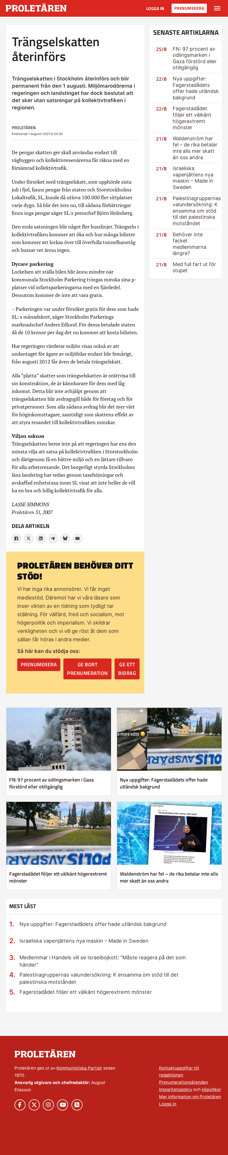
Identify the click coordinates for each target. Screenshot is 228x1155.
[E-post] (77, 538)
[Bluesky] (65, 538)
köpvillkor (211, 1089)
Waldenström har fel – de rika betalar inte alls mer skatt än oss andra (195, 148)
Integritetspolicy (175, 1089)
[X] (28, 538)
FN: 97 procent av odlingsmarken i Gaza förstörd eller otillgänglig (195, 58)
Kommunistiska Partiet (79, 1068)
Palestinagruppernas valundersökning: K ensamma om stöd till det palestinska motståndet (197, 210)
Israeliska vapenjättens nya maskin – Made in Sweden (193, 177)
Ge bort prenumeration (87, 669)
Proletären (24, 127)
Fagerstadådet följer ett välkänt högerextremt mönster (192, 117)
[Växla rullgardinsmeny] (217, 8)
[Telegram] (53, 538)
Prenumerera (189, 8)
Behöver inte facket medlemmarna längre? (189, 244)
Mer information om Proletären (190, 1096)
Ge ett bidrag (127, 669)
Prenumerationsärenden (183, 1082)
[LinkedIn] (41, 538)
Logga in (155, 8)
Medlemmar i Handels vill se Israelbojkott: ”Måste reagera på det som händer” (102, 961)
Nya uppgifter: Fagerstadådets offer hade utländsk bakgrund (196, 88)
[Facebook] (16, 538)
